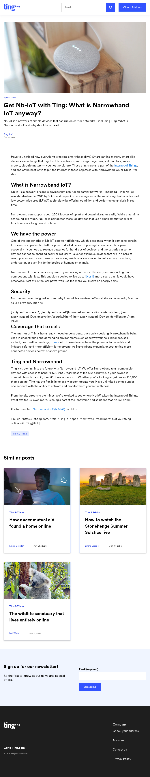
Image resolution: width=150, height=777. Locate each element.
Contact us (120, 749)
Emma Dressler (16, 546)
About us (118, 740)
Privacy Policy (122, 759)
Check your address (126, 731)
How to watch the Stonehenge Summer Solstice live (106, 526)
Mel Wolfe (14, 633)
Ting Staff (8, 134)
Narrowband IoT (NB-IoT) (49, 409)
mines (55, 342)
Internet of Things (125, 165)
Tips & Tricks (10, 97)
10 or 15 (90, 276)
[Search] (110, 7)
